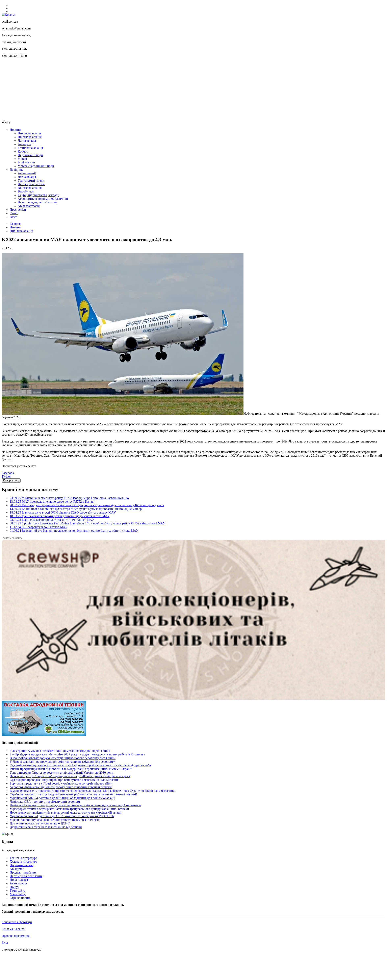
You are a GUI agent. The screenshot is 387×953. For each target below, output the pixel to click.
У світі (22, 158)
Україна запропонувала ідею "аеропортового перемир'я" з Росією (55, 819)
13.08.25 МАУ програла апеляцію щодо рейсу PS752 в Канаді (52, 501)
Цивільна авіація (29, 133)
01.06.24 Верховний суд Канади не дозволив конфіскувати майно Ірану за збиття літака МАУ (74, 530)
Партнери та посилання (26, 876)
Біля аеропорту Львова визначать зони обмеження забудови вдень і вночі (60, 750)
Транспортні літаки (31, 180)
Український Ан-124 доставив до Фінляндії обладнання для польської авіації (62, 798)
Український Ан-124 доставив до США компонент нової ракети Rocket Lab (62, 816)
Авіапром (24, 144)
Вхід (5, 942)
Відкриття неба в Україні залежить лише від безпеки (46, 827)
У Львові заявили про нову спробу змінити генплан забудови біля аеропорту (62, 761)
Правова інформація (15, 935)
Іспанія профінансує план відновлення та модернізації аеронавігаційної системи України (71, 769)
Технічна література (23, 858)
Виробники (26, 191)
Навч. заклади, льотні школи (37, 202)
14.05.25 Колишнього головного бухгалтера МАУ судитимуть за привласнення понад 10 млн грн (77, 508)
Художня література (23, 861)
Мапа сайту (18, 894)
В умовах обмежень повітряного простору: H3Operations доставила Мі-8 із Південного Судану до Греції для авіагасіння (92, 790)
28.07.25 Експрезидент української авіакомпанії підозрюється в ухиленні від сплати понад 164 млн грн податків (87, 505)
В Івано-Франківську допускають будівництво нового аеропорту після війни (62, 758)
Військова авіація (30, 137)
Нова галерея (19, 879)
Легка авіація (27, 140)
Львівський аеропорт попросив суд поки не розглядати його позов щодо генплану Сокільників (75, 805)
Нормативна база (21, 865)
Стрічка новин (20, 898)
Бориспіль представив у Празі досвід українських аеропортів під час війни (61, 783)
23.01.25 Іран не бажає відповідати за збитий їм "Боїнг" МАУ (52, 519)
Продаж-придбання (23, 872)
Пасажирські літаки (31, 184)
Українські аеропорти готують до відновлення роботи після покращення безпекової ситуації (73, 794)
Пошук (14, 887)
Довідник (16, 169)
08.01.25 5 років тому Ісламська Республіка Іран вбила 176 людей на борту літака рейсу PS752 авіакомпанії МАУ (87, 523)
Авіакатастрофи (29, 206)
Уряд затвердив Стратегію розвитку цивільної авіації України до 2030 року (61, 772)
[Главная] (8, 14)
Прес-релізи (18, 209)
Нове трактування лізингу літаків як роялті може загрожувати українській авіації (65, 812)
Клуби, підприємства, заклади (38, 195)
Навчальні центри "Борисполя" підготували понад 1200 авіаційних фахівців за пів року (70, 776)
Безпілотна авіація (30, 148)
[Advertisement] (122, 89)
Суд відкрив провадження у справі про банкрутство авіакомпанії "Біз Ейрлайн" (64, 779)
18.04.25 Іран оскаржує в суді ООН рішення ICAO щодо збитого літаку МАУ (63, 512)
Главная (15, 223)
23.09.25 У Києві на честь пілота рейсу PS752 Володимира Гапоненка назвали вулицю (69, 498)
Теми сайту (17, 890)
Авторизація (18, 883)
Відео (13, 217)
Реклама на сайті (13, 929)
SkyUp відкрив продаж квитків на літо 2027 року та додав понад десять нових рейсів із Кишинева (77, 754)
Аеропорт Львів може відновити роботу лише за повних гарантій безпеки (61, 787)
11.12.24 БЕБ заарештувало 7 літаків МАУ (38, 527)
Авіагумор (17, 868)
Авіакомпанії (27, 173)
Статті (14, 213)
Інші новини (26, 162)
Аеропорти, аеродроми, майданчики (43, 198)
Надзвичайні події (30, 155)
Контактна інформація (17, 922)
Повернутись (11, 480)
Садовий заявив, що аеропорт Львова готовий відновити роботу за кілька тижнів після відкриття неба (80, 765)
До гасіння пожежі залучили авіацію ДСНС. (40, 823)
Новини (15, 129)
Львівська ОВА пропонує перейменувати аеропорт (45, 801)
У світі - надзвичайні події (36, 166)
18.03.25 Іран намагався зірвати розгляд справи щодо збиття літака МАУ (59, 516)
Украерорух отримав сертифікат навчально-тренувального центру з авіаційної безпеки (69, 809)
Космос (23, 151)
